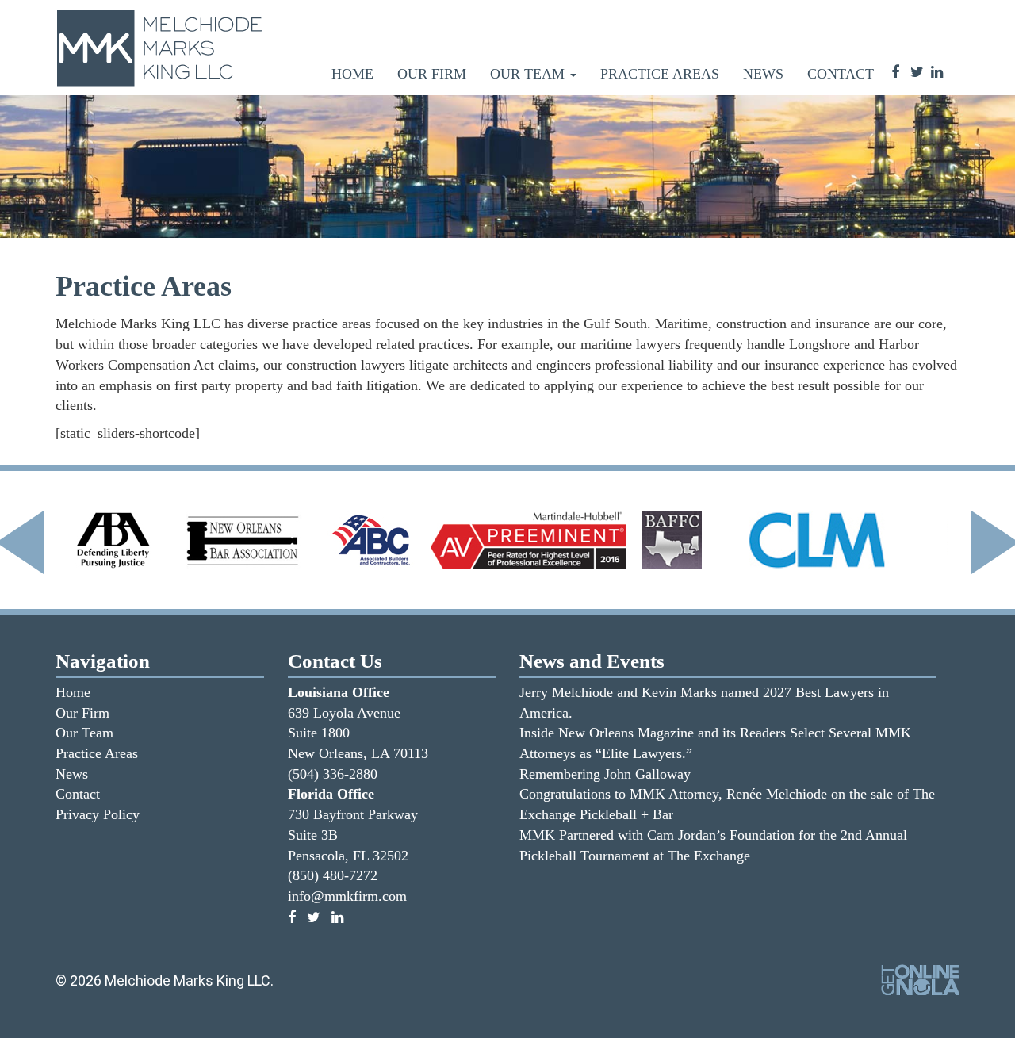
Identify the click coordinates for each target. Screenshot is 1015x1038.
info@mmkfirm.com (347, 896)
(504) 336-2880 (332, 774)
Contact (840, 74)
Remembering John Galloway (605, 774)
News (763, 74)
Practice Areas (659, 74)
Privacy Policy (98, 814)
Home (352, 74)
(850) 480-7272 (332, 875)
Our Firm (431, 74)
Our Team (529, 74)
